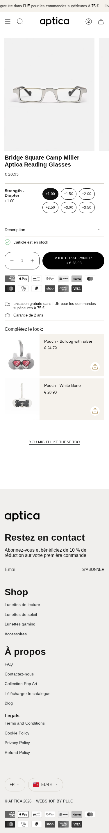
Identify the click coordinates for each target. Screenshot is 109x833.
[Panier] (101, 21)
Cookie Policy (17, 733)
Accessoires (16, 634)
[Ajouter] (95, 366)
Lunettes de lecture (22, 604)
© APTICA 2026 (18, 801)
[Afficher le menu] (7, 21)
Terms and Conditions (25, 723)
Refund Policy (17, 752)
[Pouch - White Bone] (22, 399)
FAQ (9, 664)
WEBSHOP (46, 801)
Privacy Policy (17, 742)
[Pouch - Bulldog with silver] (22, 355)
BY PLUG (65, 801)
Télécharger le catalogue (28, 693)
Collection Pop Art (21, 683)
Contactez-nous (19, 674)
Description (15, 229)
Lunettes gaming (20, 624)
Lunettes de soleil (21, 614)
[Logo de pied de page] (22, 516)
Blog (9, 703)
